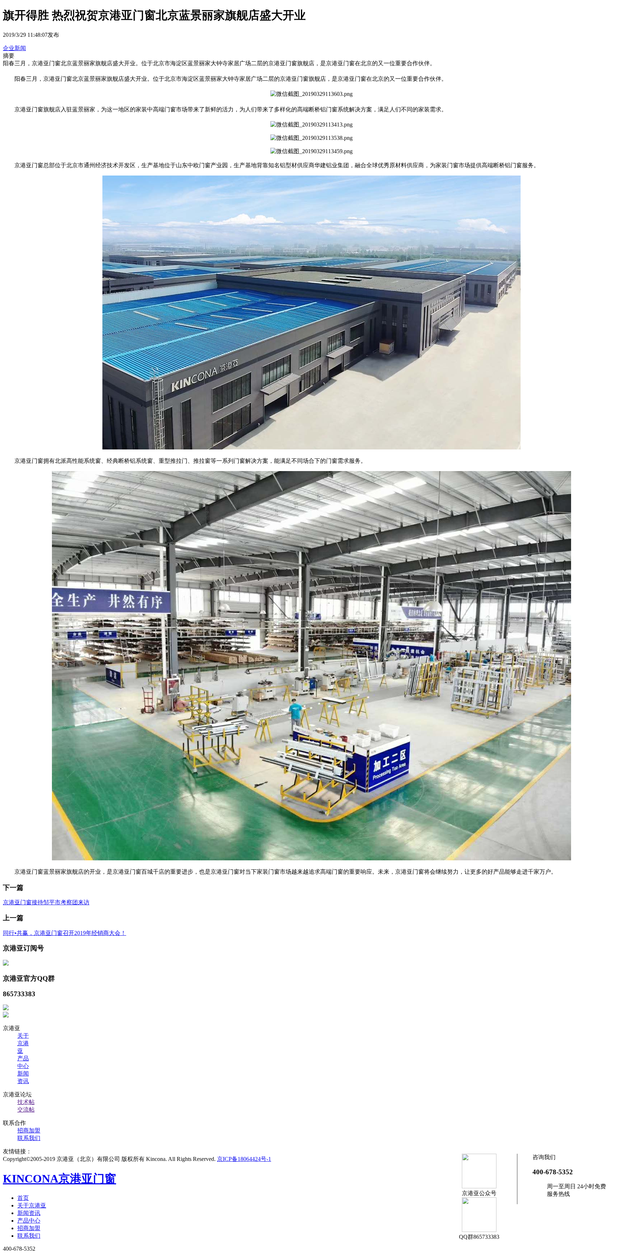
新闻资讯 (28, 1213)
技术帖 (26, 1102)
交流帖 (26, 1110)
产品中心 (28, 1221)
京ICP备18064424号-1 (244, 1159)
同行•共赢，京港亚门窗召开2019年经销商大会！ (64, 933)
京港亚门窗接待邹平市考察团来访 (46, 902)
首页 (23, 1198)
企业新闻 (14, 48)
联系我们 (28, 1138)
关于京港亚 (23, 1043)
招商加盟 (28, 1130)
